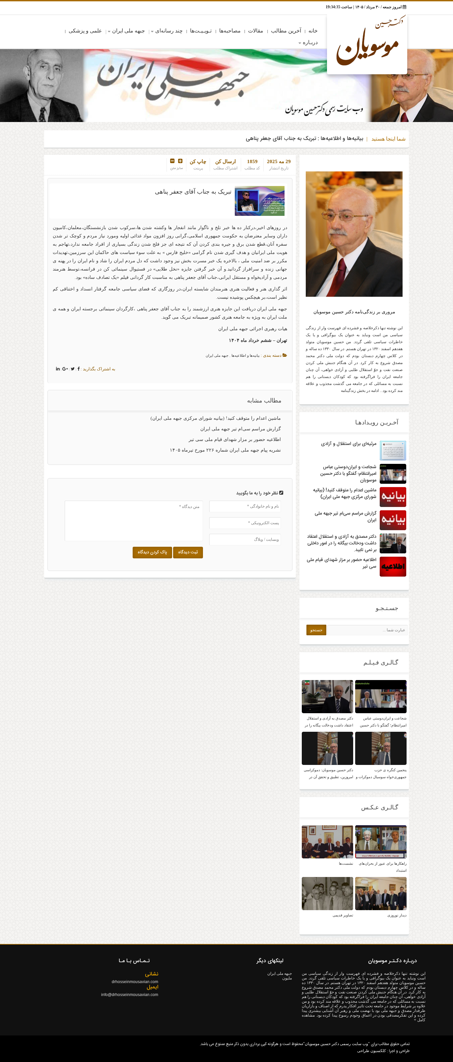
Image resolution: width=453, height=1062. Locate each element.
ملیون (287, 978)
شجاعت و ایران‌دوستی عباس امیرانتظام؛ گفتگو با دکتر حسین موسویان (348, 473)
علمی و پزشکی (85, 30)
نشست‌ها (346, 863)
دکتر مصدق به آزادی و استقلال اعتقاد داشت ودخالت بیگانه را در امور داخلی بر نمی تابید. (341, 543)
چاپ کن (198, 161)
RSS (81, 8)
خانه (313, 30)
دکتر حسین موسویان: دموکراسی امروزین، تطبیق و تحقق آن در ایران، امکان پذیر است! (328, 777)
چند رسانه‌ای (169, 30)
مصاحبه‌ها (230, 30)
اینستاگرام (60, 8)
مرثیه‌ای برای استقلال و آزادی (348, 444)
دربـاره (310, 42)
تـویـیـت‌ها (201, 30)
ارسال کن (225, 161)
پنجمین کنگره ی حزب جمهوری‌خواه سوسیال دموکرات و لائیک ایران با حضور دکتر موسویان (381, 777)
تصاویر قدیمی (343, 915)
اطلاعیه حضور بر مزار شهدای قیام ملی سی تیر (235, 439)
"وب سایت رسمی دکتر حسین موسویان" (336, 1043)
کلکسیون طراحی (371, 1050)
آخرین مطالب (286, 30)
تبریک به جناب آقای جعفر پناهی (193, 191)
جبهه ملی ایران (128, 30)
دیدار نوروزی (397, 915)
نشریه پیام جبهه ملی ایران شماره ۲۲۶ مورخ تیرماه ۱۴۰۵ (225, 450)
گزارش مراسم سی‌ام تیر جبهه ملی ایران (240, 428)
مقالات (255, 30)
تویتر (49, 8)
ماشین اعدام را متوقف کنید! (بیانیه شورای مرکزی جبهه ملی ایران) (216, 418)
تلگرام (71, 8)
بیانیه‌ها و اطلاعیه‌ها (342, 138)
